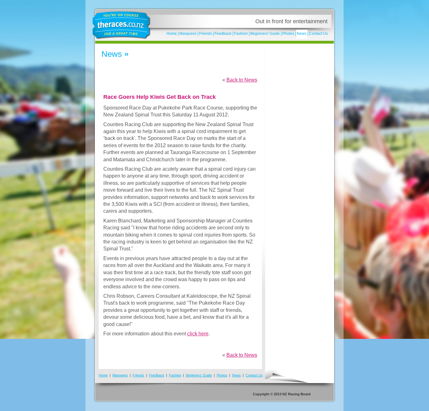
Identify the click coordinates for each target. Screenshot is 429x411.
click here (198, 333)
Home (171, 33)
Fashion (241, 33)
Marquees (188, 33)
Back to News (241, 80)
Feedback (223, 33)
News (302, 33)
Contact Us (318, 33)
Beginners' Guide (265, 33)
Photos (288, 33)
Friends (205, 33)
